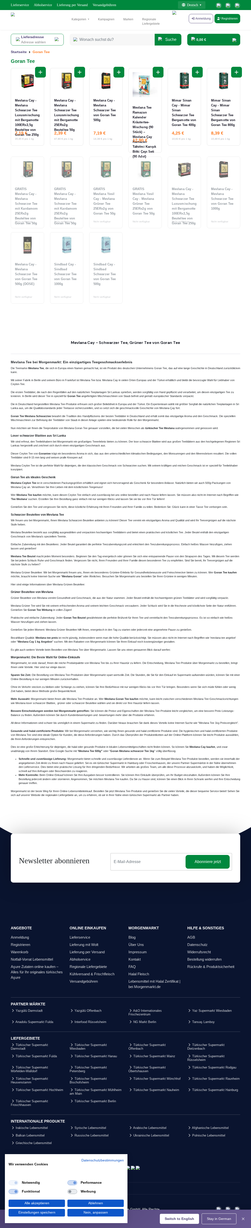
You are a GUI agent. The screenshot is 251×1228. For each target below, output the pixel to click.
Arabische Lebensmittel (149, 1128)
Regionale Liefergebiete (151, 21)
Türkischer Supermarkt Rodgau (213, 1067)
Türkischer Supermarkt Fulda (36, 1056)
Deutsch (192, 5)
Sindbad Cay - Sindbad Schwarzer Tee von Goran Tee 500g (104, 274)
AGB (191, 937)
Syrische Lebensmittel (90, 1128)
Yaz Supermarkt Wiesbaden (211, 1010)
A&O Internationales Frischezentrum (145, 1012)
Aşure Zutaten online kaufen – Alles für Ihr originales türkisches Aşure (37, 972)
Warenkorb (19, 952)
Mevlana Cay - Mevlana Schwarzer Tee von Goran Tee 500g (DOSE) (26, 274)
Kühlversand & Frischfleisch (92, 974)
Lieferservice (20, 5)
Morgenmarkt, (19, 662)
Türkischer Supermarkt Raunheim (215, 1078)
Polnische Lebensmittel (208, 1135)
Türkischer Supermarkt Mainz (153, 1056)
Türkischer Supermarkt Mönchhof (156, 1078)
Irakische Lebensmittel (31, 1128)
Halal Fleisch (138, 974)
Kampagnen (106, 19)
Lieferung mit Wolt (84, 945)
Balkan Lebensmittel (30, 1135)
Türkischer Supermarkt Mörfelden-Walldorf (29, 1069)
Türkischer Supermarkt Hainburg (214, 1090)
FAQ (132, 967)
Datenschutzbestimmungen (102, 1160)
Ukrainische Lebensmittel (150, 1135)
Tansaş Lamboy (203, 1022)
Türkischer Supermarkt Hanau (95, 1056)
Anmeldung (20, 937)
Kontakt (134, 959)
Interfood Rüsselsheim (90, 1022)
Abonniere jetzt (208, 862)
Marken (128, 19)
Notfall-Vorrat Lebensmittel (32, 959)
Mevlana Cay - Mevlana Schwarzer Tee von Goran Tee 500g (104, 110)
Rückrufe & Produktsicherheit (210, 967)
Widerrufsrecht (199, 952)
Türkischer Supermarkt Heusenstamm (29, 1080)
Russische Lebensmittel (91, 1135)
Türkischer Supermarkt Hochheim (39, 1090)
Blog (132, 937)
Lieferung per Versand (72, 5)
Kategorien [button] (79, 19)
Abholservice (43, 5)
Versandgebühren (104, 5)
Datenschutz (197, 945)
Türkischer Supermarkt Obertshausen (147, 1069)
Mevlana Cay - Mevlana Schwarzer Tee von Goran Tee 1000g (222, 198)
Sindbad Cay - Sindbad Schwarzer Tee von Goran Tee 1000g (65, 274)
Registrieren (229, 18)
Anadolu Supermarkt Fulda (34, 1022)
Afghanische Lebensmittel (210, 1128)
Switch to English (179, 1219)
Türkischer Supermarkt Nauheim (155, 1090)
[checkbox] (13, 1182)
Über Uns (136, 945)
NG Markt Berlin (144, 1022)
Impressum (137, 952)
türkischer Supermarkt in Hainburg (117, 763)
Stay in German (219, 1219)
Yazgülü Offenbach (87, 1010)
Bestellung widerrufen (204, 959)
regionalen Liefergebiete (59, 795)
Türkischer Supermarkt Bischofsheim (88, 1080)
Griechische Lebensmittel (33, 1143)
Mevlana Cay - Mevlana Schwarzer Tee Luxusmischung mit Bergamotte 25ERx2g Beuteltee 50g (66, 115)
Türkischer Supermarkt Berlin (95, 1101)
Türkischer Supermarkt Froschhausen (29, 1103)
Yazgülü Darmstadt (29, 1010)
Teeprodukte (51, 428)
